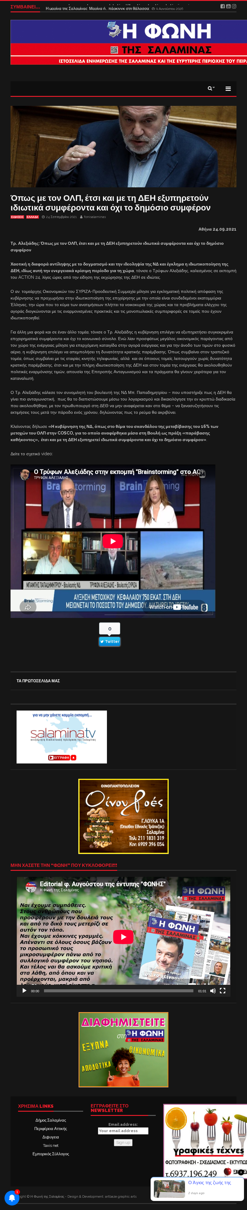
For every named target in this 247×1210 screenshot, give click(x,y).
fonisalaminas (95, 217)
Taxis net (50, 1145)
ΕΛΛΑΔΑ (32, 217)
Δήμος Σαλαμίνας (51, 1120)
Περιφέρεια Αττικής (50, 1128)
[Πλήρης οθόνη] (223, 991)
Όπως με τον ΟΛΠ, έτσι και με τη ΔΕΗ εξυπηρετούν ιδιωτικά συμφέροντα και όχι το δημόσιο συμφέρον (111, 203)
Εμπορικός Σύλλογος (51, 1154)
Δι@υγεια (50, 1137)
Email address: (123, 1124)
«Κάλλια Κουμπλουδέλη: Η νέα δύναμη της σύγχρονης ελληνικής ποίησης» (111, 7)
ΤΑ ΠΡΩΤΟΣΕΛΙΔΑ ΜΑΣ (38, 681)
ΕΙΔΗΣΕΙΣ (17, 217)
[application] (123, 937)
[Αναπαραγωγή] (24, 991)
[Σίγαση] (213, 991)
